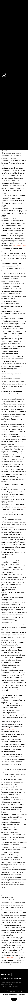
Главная (3, 978)
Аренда (3, 980)
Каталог (16, 978)
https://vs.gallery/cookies (19, 245)
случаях (4, 768)
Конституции (22, 507)
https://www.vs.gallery (11, 729)
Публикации (22, 978)
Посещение (10, 978)
